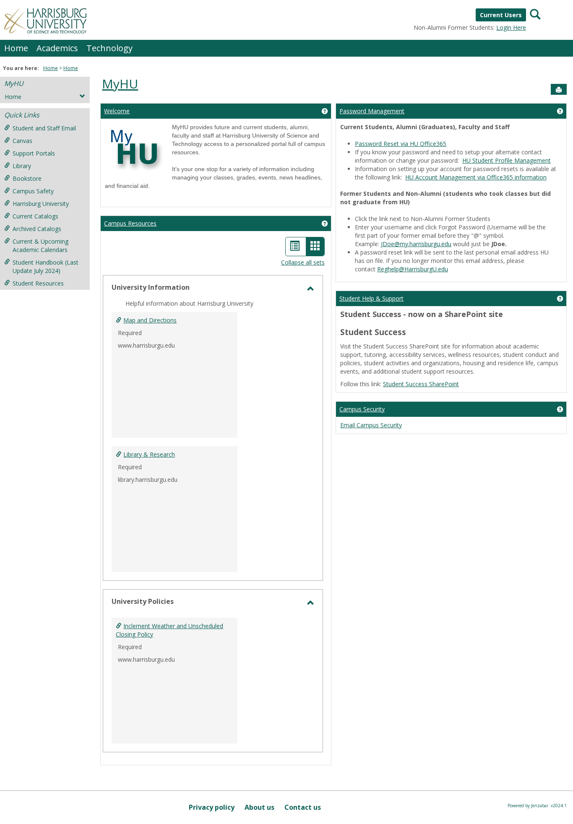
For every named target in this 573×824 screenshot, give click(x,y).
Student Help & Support (371, 298)
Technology (109, 48)
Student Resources (38, 283)
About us (259, 807)
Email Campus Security (371, 425)
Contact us (302, 807)
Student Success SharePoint (421, 384)
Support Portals (34, 153)
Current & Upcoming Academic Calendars (40, 245)
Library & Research (149, 454)
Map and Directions (150, 320)
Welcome (117, 111)
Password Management (371, 111)
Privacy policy (211, 807)
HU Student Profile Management (506, 160)
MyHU (13, 83)
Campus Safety (33, 191)
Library (22, 166)
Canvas (22, 141)
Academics (57, 48)
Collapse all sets (303, 262)
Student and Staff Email (44, 128)
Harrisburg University (41, 204)
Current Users (501, 15)
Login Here (511, 27)
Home (16, 48)
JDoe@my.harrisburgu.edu (416, 244)
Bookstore (27, 178)
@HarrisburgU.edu (412, 269)
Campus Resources (130, 223)
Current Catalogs (35, 216)
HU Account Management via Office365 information (476, 177)
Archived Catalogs (37, 229)
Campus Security (362, 409)
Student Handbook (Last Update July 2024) (45, 266)
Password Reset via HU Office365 (400, 144)
